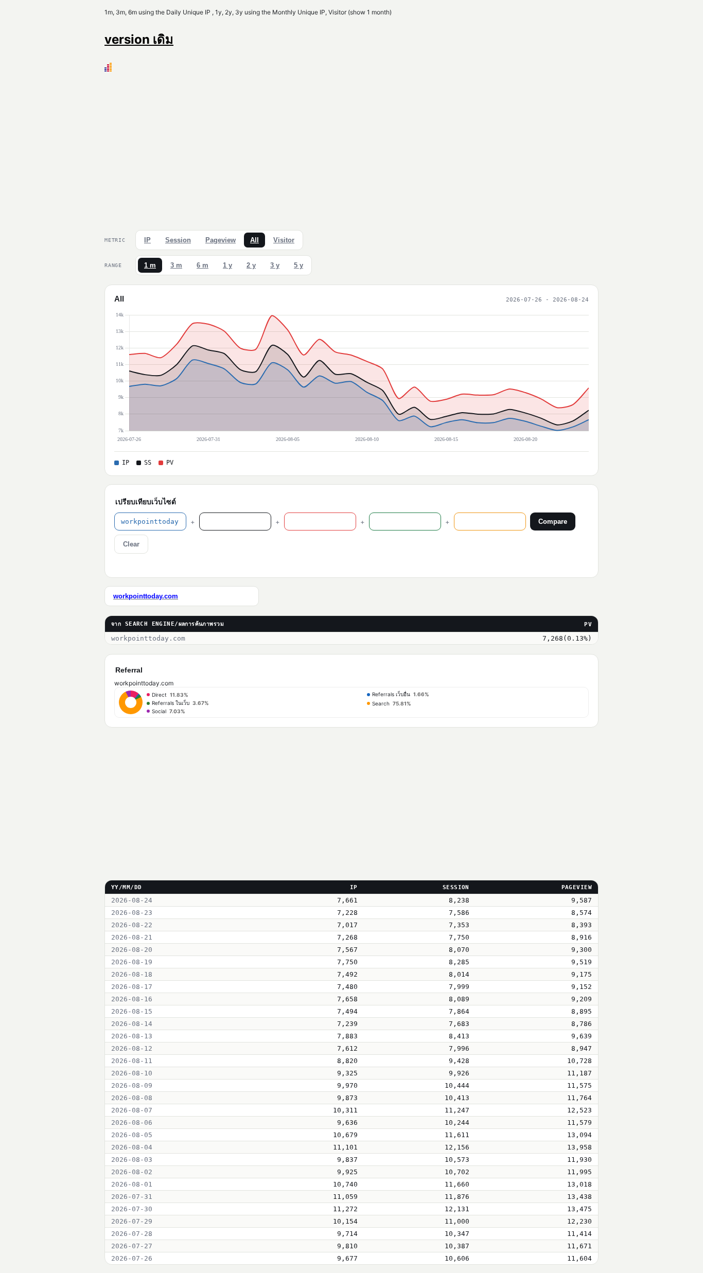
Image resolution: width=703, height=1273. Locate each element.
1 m (150, 265)
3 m (176, 265)
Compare (552, 521)
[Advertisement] (351, 149)
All (254, 240)
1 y (227, 265)
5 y (298, 265)
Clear (131, 544)
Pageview (220, 240)
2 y (251, 265)
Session (178, 240)
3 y (274, 265)
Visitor (283, 240)
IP (147, 240)
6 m (202, 265)
